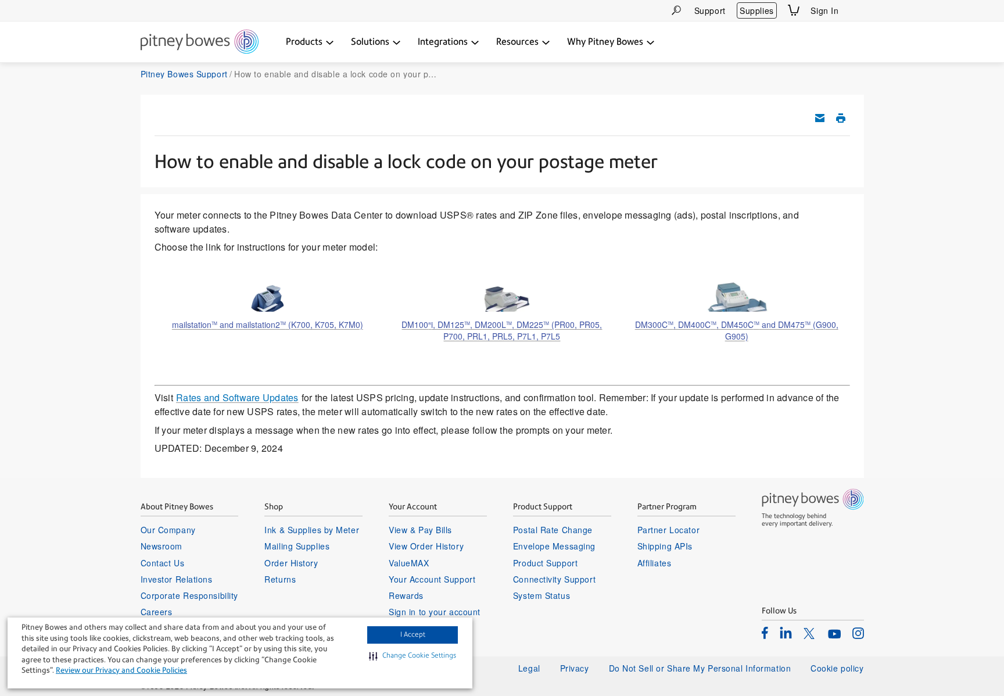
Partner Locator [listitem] (668, 529)
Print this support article (840, 118)
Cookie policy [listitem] (837, 668)
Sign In (824, 10)
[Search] (676, 10)
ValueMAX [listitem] (409, 563)
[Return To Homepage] (200, 42)
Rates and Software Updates (237, 397)
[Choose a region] (857, 10)
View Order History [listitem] (426, 546)
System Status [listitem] (541, 595)
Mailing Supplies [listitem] (296, 546)
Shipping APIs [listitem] (665, 546)
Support (710, 10)
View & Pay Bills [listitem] (420, 529)
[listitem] (765, 632)
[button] (412, 656)
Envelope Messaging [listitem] (554, 546)
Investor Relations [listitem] (177, 579)
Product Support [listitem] (545, 563)
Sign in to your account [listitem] (435, 611)
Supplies (756, 10)
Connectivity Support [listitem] (554, 579)
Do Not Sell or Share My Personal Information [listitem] (700, 668)
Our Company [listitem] (168, 529)
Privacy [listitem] (574, 668)
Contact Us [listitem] (163, 563)
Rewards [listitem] (406, 595)
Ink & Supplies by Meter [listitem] (311, 529)
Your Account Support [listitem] (432, 579)
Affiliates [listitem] (654, 563)
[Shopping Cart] (793, 10)
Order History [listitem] (291, 563)
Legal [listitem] (529, 668)
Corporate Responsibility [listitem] (189, 595)
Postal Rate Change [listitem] (553, 529)
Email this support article (820, 118)
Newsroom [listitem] (161, 546)
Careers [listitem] (157, 611)
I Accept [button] (412, 634)
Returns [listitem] (280, 579)
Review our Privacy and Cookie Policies (121, 670)
